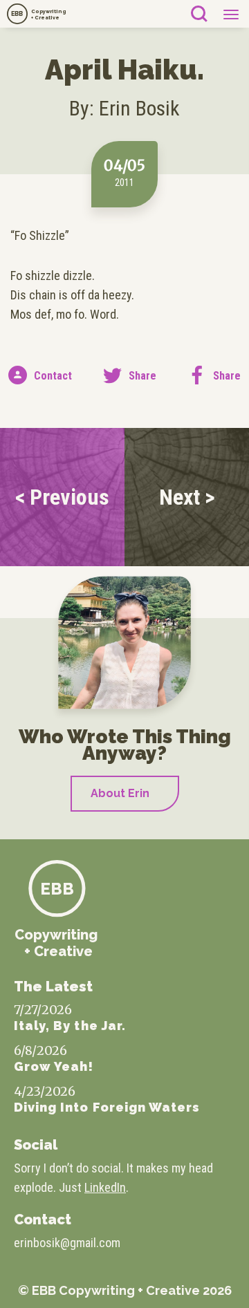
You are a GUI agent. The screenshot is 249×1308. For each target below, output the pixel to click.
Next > (187, 497)
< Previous (62, 497)
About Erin (120, 793)
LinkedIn (105, 1187)
